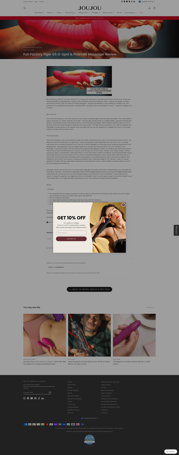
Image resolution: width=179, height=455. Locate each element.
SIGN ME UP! (71, 239)
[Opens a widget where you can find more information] (170, 451)
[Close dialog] (123, 204)
